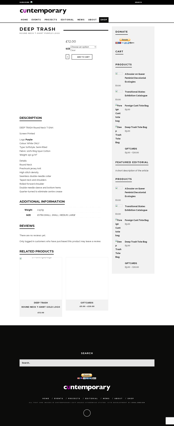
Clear (73, 50)
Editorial (67, 20)
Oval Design (138, 402)
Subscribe (24, 2)
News (81, 20)
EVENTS (36, 20)
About (92, 20)
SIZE (68, 48)
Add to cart (83, 57)
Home (24, 20)
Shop (103, 20)
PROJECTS (51, 20)
